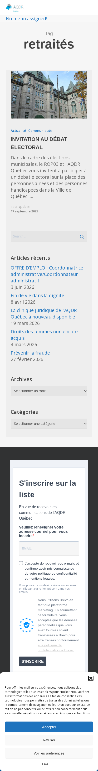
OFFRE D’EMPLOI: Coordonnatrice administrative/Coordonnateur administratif (47, 274)
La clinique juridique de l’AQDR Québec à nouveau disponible (44, 313)
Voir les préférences (49, 753)
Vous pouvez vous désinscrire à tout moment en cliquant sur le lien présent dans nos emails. (48, 589)
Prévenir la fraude (30, 353)
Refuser (49, 740)
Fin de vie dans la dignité (37, 295)
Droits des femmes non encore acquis (44, 334)
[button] (90, 678)
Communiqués (40, 130)
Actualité (18, 130)
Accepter (49, 727)
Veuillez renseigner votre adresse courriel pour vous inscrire (43, 531)
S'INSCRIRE (33, 661)
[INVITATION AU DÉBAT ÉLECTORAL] (49, 95)
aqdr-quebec (20, 206)
